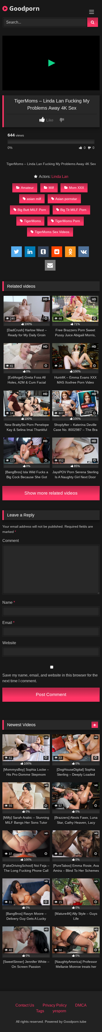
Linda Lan (59, 177)
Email (8, 623)
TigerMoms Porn (67, 221)
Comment (10, 541)
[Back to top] (87, 1017)
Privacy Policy (55, 1005)
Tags (40, 1011)
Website (9, 643)
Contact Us (24, 1005)
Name (8, 602)
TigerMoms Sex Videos (52, 232)
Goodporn (24, 8)
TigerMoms (32, 221)
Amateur (27, 188)
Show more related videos (51, 493)
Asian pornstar (66, 199)
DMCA (81, 1005)
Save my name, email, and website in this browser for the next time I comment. (50, 678)
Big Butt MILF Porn (32, 210)
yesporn (59, 1011)
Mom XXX (76, 188)
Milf (51, 188)
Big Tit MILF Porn (73, 210)
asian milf (34, 199)
